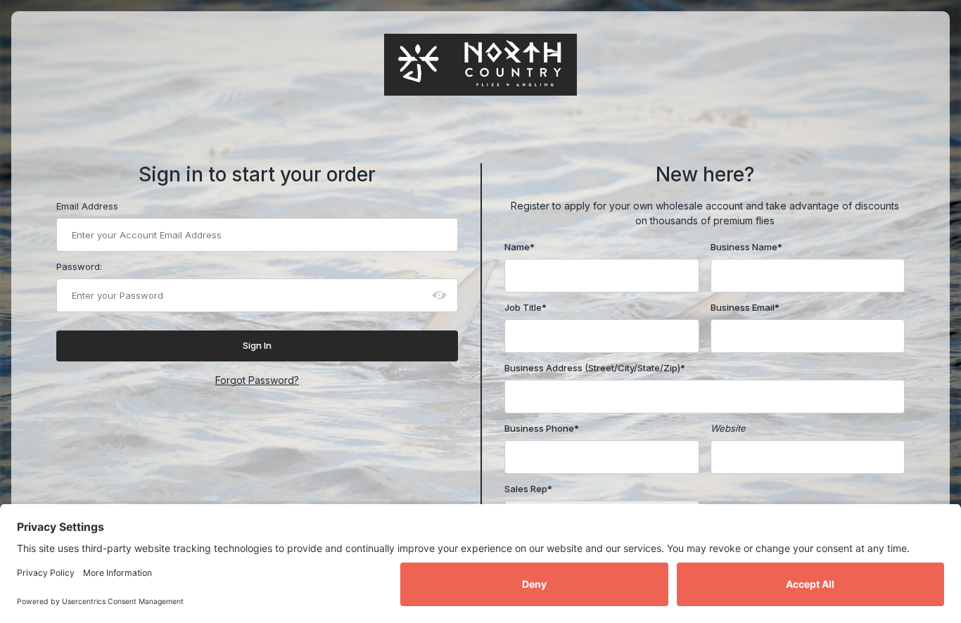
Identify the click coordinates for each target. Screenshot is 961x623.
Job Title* (525, 307)
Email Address (87, 206)
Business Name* (746, 246)
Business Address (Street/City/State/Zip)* (594, 367)
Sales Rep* (528, 488)
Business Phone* (541, 428)
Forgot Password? (257, 380)
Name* (519, 246)
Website (728, 428)
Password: (79, 266)
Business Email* (745, 307)
